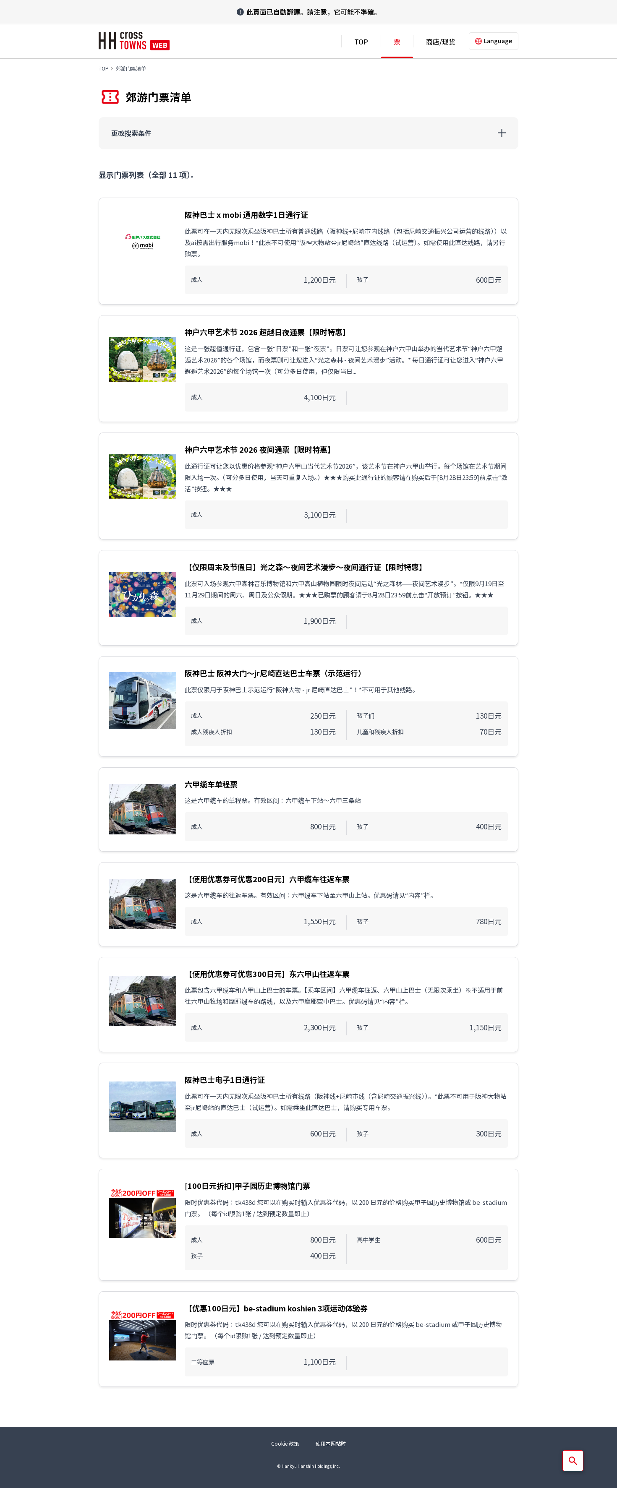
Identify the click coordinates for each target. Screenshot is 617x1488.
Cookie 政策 (285, 1443)
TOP (361, 41)
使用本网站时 (331, 1443)
